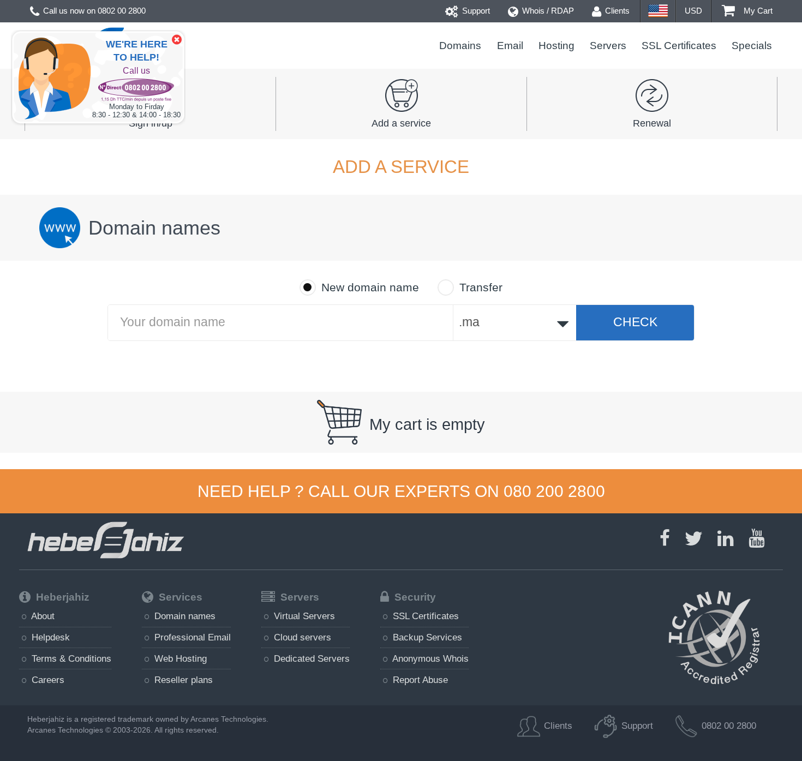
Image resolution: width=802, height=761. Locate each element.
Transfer (480, 287)
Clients (616, 10)
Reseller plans (182, 680)
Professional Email (191, 637)
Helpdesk (49, 637)
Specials (752, 45)
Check (635, 322)
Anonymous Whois (429, 658)
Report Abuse (419, 680)
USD (693, 10)
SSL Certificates (679, 45)
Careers (46, 680)
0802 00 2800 (122, 10)
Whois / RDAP (547, 10)
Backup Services (426, 637)
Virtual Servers (303, 616)
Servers (608, 45)
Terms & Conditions (70, 658)
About (42, 616)
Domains (460, 45)
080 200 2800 (554, 491)
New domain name (370, 287)
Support (475, 10)
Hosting (556, 45)
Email (510, 45)
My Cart (757, 10)
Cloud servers (301, 637)
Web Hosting (179, 658)
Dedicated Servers (310, 658)
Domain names (184, 616)
